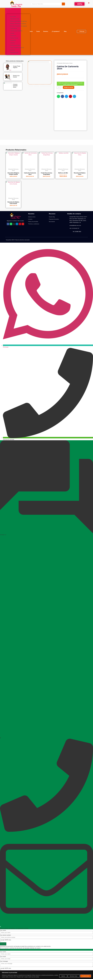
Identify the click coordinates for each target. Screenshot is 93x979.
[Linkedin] (17, 224)
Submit (3, 944)
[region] (46, 974)
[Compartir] (91, 1)
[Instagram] (14, 224)
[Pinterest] (20, 224)
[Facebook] (8, 224)
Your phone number (5, 935)
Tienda (38, 31)
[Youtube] (23, 224)
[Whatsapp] (11, 224)
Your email (3, 956)
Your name (3, 930)
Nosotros (45, 31)
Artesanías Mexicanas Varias (65, 63)
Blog (65, 31)
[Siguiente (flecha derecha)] (90, 489)
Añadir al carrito (68, 87)
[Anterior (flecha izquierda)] (2, 489)
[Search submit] (63, 4)
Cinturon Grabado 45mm (15, 86)
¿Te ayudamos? (56, 31)
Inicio (31, 31)
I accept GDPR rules (5, 939)
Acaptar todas (85, 976)
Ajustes (63, 976)
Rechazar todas (73, 976)
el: (74, 231)
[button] (13, 31)
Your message (4, 961)
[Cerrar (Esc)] (88, 1)
